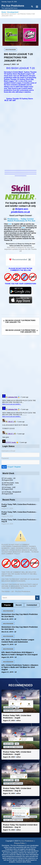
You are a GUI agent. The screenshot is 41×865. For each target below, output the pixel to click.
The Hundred (32, 817)
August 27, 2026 (9, 720)
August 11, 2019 (7, 644)
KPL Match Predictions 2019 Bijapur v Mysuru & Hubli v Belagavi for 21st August (19, 653)
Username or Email (8, 451)
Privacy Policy (19, 843)
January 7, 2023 (9, 64)
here (10, 224)
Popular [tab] (7, 605)
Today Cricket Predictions (13, 710)
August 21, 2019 (7, 672)
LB (18, 64)
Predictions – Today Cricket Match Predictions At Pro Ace (21, 220)
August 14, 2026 (9, 830)
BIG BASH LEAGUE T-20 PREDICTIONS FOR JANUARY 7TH (20, 321)
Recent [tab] (19, 605)
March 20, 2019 (7, 619)
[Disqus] (20, 365)
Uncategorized (10, 49)
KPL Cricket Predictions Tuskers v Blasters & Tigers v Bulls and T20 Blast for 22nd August (19, 667)
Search (37, 597)
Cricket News (8, 707)
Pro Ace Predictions (12, 5)
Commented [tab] (32, 605)
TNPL (16, 707)
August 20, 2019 (7, 657)
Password (5, 458)
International (20, 817)
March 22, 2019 (7, 632)
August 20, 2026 (9, 757)
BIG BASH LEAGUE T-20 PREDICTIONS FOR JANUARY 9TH (21, 331)
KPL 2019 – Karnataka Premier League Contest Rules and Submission (17, 641)
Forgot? (11, 467)
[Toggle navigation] (37, 6)
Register (17, 467)
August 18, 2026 (9, 793)
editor (18, 720)
